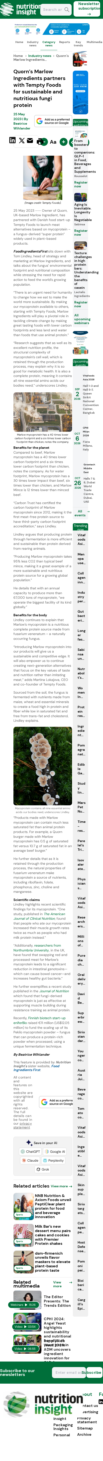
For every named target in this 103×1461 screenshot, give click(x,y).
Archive (84, 1434)
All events (80, 513)
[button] (30, 1151)
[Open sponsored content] (51, 33)
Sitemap (85, 1428)
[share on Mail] (30, 141)
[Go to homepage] (43, 1416)
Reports (64, 42)
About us (84, 1396)
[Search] (67, 10)
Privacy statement (87, 1420)
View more (59, 1186)
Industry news (33, 43)
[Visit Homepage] (21, 17)
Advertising (87, 1412)
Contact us (87, 1405)
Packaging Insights (63, 1427)
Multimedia (94, 42)
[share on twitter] (22, 141)
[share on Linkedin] (13, 141)
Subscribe (94, 1372)
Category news (48, 43)
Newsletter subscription (89, 6)
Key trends (78, 43)
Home (19, 42)
